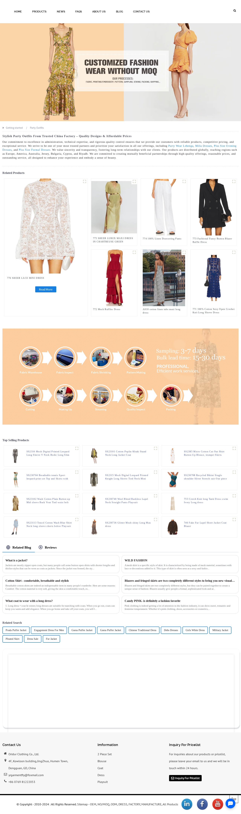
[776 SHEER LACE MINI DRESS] (45, 225)
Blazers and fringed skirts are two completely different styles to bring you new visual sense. (180, 580)
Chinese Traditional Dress (142, 630)
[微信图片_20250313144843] (134, 181)
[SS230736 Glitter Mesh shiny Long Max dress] (93, 526)
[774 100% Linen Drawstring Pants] (164, 207)
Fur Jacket (51, 638)
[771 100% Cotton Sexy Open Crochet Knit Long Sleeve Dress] (214, 277)
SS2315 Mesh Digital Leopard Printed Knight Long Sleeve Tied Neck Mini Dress (126, 477)
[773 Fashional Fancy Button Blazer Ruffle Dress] (213, 207)
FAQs (78, 11)
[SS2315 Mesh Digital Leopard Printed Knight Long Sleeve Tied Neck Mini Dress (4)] (155, 472)
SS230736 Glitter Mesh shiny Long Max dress (128, 524)
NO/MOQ (103, 804)
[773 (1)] (234, 181)
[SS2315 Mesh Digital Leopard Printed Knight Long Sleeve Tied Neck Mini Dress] (93, 479)
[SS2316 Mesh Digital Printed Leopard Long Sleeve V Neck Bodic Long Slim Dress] (15, 455)
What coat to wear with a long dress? (29, 600)
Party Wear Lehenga (180, 145)
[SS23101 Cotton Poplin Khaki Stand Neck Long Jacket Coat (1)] (155, 448)
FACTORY (134, 804)
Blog (119, 11)
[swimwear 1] (234, 472)
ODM (114, 804)
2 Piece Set (105, 754)
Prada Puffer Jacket (16, 630)
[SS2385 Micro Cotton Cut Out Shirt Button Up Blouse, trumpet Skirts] (172, 455)
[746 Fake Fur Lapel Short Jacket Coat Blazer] (172, 526)
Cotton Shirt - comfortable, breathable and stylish (37, 580)
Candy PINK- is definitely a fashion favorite (152, 600)
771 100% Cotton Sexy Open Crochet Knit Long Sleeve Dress (214, 311)
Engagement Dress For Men (49, 630)
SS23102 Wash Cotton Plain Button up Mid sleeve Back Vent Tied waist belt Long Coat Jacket (48, 501)
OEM (93, 804)
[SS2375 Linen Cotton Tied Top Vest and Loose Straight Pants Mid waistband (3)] (234, 448)
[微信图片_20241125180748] (134, 252)
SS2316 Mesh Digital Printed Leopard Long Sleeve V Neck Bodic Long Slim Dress (48, 453)
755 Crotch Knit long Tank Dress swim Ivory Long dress (206, 501)
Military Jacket (220, 630)
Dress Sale (32, 638)
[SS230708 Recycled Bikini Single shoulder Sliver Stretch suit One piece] (172, 479)
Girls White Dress (195, 630)
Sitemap (82, 804)
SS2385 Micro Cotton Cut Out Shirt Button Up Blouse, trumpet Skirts (204, 453)
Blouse (102, 761)
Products (39, 11)
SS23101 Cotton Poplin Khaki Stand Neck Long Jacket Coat (125, 453)
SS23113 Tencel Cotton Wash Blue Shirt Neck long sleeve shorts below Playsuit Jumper (49, 524)
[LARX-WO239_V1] (234, 519)
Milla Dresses (203, 145)
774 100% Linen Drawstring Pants (162, 238)
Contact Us (141, 11)
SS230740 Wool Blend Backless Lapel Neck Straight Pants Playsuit (126, 501)
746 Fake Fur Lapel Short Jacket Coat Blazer (205, 524)
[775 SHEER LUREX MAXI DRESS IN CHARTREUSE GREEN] (114, 207)
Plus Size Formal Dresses (34, 149)
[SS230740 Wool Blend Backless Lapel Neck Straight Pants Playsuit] (93, 503)
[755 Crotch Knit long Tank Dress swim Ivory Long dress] (172, 503)
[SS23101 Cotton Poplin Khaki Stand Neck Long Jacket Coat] (93, 455)
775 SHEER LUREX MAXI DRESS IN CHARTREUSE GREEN (113, 240)
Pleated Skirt (12, 638)
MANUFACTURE (151, 804)
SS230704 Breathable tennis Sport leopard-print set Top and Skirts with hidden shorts (47, 477)
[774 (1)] (184, 181)
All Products (170, 804)
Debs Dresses (171, 630)
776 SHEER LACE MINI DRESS (25, 278)
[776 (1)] (84, 181)
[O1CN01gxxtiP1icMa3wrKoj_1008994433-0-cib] (77, 472)
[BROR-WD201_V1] (155, 519)
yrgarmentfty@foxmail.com (26, 775)
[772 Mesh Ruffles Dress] (114, 277)
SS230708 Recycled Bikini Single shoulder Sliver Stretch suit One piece (205, 477)
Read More (46, 289)
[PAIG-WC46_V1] (155, 496)
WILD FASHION (136, 560)
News (61, 11)
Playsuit (103, 782)
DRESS (122, 804)
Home (18, 11)
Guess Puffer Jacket (82, 630)
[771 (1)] (234, 252)
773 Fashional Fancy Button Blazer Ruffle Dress (212, 240)
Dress (101, 775)
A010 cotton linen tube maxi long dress (161, 311)
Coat (100, 768)
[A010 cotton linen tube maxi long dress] (164, 277)
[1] (234, 496)
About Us (99, 11)
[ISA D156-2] (184, 252)
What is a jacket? (16, 560)
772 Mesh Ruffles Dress (106, 309)
